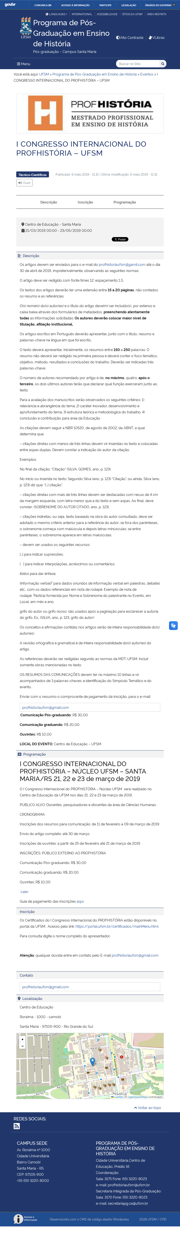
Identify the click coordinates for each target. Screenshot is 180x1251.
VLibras (158, 37)
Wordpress (121, 1219)
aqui (80, 901)
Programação (124, 202)
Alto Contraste (131, 37)
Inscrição (85, 202)
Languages (57, 14)
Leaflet (118, 1097)
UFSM (152, 1219)
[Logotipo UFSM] (23, 26)
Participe (105, 5)
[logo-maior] (90, 113)
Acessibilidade (107, 14)
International (82, 14)
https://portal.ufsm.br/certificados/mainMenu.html (117, 926)
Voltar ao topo (149, 1107)
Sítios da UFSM (132, 14)
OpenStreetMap (137, 1097)
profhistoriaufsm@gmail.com (45, 707)
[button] (92, 1061)
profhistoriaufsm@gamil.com (122, 264)
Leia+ (24, 891)
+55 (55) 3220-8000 (33, 1180)
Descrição (48, 202)
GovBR (10, 5)
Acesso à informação (75, 5)
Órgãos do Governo (158, 5)
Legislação (128, 5)
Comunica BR (42, 5)
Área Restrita (156, 14)
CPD (163, 1219)
